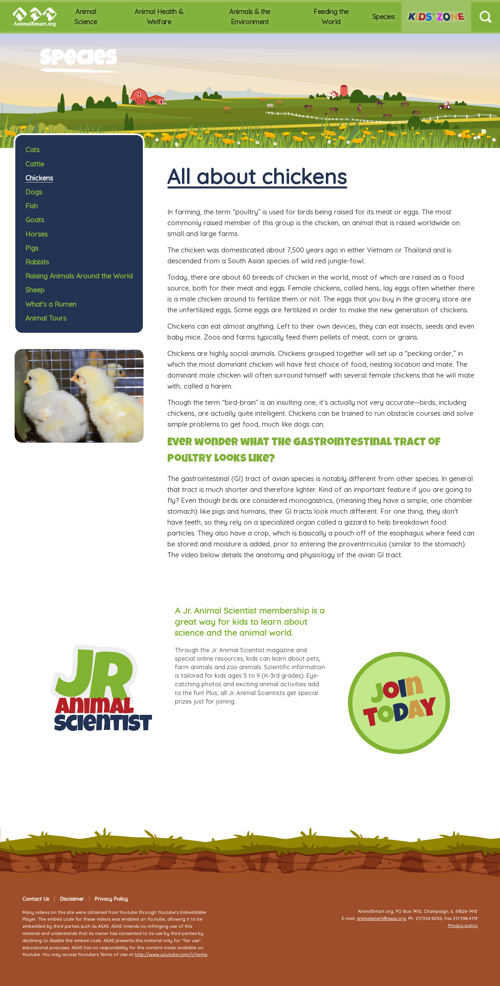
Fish (32, 205)
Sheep (35, 289)
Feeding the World (331, 16)
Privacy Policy (111, 898)
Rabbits (37, 262)
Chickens (39, 178)
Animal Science (85, 16)
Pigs (32, 248)
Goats (35, 219)
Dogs (34, 191)
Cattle (35, 164)
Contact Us (35, 898)
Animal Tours (46, 318)
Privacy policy (463, 925)
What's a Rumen (51, 304)
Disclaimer (72, 898)
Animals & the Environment (249, 16)
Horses (37, 234)
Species (383, 16)
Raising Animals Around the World (79, 276)
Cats (32, 149)
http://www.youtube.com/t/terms (171, 954)
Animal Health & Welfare (159, 16)
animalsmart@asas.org (381, 918)
